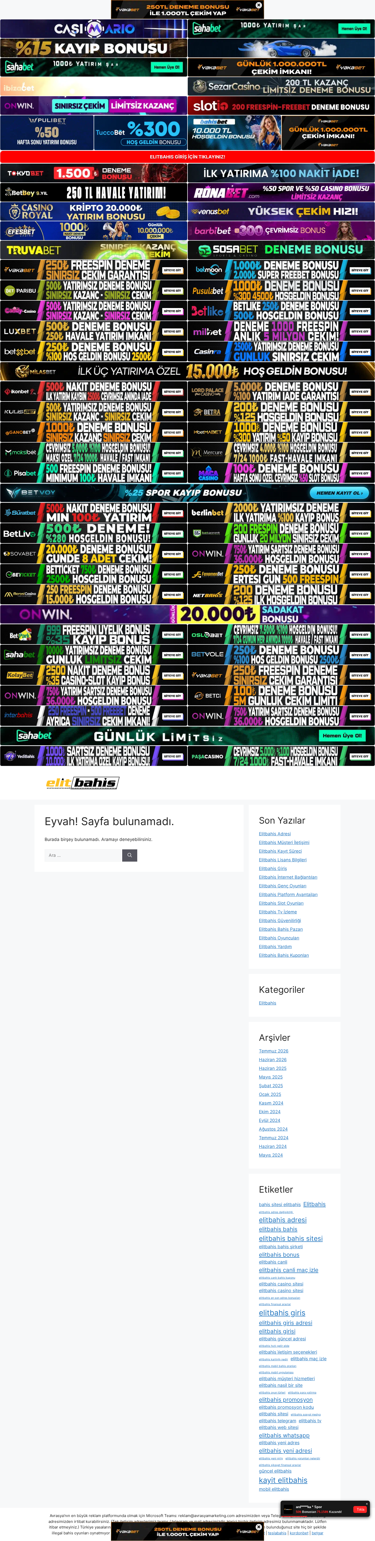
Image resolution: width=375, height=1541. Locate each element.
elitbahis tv (310, 1420)
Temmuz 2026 (274, 1051)
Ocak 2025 (270, 1094)
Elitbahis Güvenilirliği (280, 920)
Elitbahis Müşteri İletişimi (284, 842)
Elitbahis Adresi (275, 833)
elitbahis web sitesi (278, 1427)
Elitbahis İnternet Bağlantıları (288, 877)
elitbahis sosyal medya (306, 1414)
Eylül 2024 (269, 1120)
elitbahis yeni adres (279, 1442)
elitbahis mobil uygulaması (276, 1372)
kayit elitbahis (283, 1480)
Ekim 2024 (270, 1111)
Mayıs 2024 (271, 1155)
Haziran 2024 (273, 1146)
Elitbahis (267, 1003)
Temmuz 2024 (274, 1137)
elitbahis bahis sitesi (291, 1238)
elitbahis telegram (277, 1420)
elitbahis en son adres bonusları (279, 1298)
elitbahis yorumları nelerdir (302, 1458)
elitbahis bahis (278, 1229)
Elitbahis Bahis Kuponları (284, 955)
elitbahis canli (273, 1262)
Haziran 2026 (273, 1059)
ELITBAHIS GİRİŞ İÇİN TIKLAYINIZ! (187, 157)
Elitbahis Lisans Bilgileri (283, 859)
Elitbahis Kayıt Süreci (280, 851)
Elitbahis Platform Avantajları (288, 894)
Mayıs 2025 (271, 1077)
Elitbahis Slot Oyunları (281, 903)
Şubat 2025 (271, 1085)
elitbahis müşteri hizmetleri (287, 1378)
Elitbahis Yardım (275, 946)
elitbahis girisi (277, 1331)
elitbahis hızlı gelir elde (274, 1346)
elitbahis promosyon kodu (286, 1407)
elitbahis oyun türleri (272, 1392)
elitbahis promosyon (286, 1399)
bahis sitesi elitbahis (280, 1204)
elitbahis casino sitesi (281, 1284)
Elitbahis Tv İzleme (278, 911)
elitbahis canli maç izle (288, 1269)
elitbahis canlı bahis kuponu (277, 1277)
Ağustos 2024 (273, 1129)
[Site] (93, 270)
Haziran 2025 (272, 1068)
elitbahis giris (282, 1312)
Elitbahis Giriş (273, 868)
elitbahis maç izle (309, 1358)
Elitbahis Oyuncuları (279, 937)
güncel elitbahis (275, 1471)
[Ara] (129, 855)
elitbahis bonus (279, 1254)
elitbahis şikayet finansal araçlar (280, 1465)
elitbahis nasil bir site (281, 1385)
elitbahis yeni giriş (271, 1458)
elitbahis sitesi (273, 1413)
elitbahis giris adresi (285, 1322)
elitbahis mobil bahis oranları (277, 1366)
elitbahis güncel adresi (282, 1338)
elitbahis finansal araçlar (275, 1304)
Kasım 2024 (271, 1103)
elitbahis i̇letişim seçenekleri (288, 1352)
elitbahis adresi (283, 1220)
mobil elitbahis (274, 1489)
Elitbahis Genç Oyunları (282, 885)
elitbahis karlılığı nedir (273, 1359)
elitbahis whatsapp (284, 1435)
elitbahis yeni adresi (285, 1450)
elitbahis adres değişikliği (276, 1212)
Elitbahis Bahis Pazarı (281, 929)
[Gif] (187, 371)
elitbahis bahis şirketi (281, 1246)
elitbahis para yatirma (302, 1392)
